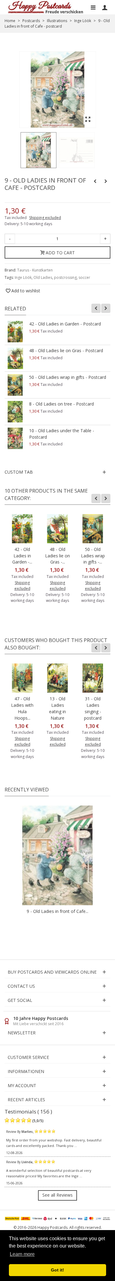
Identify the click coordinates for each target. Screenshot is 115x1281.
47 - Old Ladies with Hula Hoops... (22, 708)
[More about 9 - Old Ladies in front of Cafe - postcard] (57, 855)
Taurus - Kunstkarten (35, 270)
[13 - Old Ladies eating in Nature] (57, 678)
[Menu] (93, 7)
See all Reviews (57, 1195)
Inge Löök (23, 277)
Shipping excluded (45, 217)
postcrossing (65, 277)
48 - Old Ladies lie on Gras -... (57, 555)
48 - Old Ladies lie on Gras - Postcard (66, 350)
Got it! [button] (57, 1270)
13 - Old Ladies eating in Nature (57, 708)
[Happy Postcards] (46, 7)
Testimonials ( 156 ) (28, 1111)
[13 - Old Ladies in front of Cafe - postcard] (38, 150)
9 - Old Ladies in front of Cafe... (57, 911)
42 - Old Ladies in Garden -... (22, 555)
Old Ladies (42, 277)
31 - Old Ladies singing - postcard (93, 708)
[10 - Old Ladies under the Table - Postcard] (15, 438)
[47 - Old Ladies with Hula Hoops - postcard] (22, 678)
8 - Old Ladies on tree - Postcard (61, 404)
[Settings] (104, 7)
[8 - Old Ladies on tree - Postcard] (15, 411)
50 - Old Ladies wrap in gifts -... (93, 555)
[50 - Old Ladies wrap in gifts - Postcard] (15, 385)
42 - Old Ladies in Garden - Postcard (65, 324)
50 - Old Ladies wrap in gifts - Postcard (67, 377)
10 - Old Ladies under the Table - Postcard (61, 434)
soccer (84, 277)
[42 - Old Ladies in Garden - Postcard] (15, 331)
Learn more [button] (22, 1254)
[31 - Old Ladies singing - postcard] (92, 678)
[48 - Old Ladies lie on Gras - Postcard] (15, 358)
